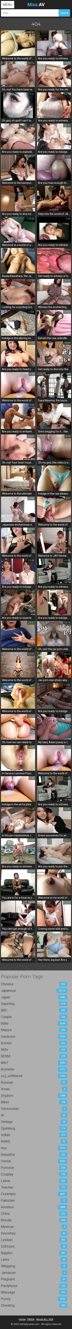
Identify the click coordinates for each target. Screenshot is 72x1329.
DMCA (30, 1319)
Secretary (33, 1233)
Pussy (33, 1299)
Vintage (33, 1122)
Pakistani (33, 1200)
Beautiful (33, 1155)
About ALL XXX (44, 1319)
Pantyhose (33, 1286)
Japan (33, 997)
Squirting (33, 1004)
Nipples (33, 1253)
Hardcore (33, 1036)
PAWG (33, 1141)
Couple (33, 1017)
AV (36, 4)
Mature (33, 1030)
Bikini (33, 1102)
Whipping (33, 1266)
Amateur (33, 1207)
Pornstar (33, 1168)
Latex (33, 1259)
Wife (33, 1050)
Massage (33, 1292)
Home (22, 1319)
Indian (33, 1135)
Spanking (33, 1128)
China (33, 1214)
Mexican (33, 1227)
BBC (33, 1010)
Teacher (33, 1187)
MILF (33, 1063)
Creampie (33, 1194)
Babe (33, 1023)
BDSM (33, 1056)
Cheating (33, 1305)
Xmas (33, 1089)
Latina (33, 1181)
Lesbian (33, 1240)
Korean (33, 1043)
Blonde (33, 1220)
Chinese (33, 984)
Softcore (33, 1246)
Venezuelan (33, 1109)
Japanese (33, 991)
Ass (33, 1148)
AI (33, 1115)
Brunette (33, 1069)
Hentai (33, 1161)
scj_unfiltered (33, 1076)
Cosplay (33, 1174)
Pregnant (33, 1279)
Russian (33, 1082)
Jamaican (33, 1273)
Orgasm (33, 1095)
